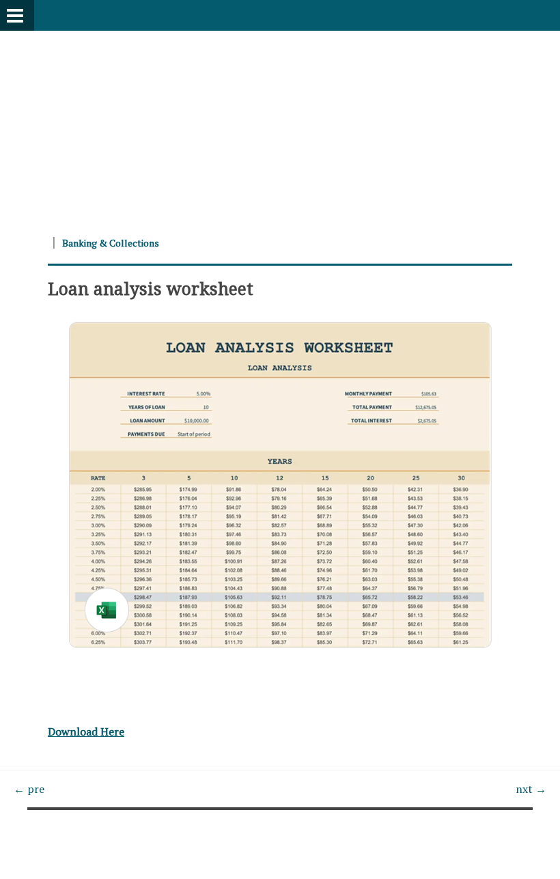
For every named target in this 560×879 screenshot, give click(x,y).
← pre (29, 788)
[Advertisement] (280, 126)
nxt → (531, 788)
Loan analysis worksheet (150, 288)
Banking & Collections (110, 242)
